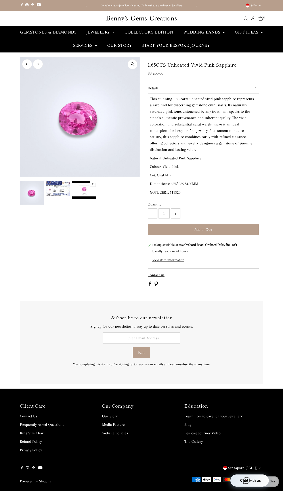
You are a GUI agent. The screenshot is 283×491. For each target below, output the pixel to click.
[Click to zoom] (133, 64)
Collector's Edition (148, 32)
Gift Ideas (247, 32)
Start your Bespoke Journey (176, 46)
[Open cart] (260, 19)
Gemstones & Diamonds (48, 32)
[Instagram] (27, 5)
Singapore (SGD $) (242, 468)
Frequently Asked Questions (42, 424)
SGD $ (254, 5)
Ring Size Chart (32, 433)
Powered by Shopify (35, 481)
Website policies (115, 433)
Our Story (119, 46)
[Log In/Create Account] (253, 19)
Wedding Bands (202, 32)
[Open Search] (246, 19)
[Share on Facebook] (150, 284)
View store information (168, 260)
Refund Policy (31, 441)
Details (153, 88)
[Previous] (87, 6)
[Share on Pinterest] (156, 284)
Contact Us (28, 416)
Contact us (156, 275)
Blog (187, 424)
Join (141, 352)
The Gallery (193, 441)
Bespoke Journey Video (202, 433)
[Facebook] (22, 5)
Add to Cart (203, 229)
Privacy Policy (31, 450)
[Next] (196, 6)
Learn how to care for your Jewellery (213, 416)
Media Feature (113, 424)
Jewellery (98, 32)
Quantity (154, 204)
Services (83, 46)
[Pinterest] (32, 5)
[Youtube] (39, 5)
